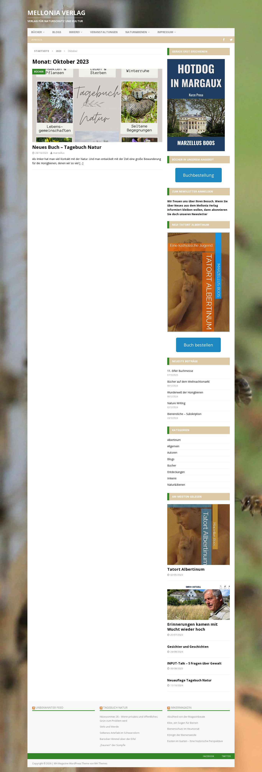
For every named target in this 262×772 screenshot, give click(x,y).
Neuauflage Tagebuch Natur (189, 680)
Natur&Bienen (136, 32)
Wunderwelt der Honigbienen (185, 392)
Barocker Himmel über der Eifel (118, 739)
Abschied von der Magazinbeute (186, 716)
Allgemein (173, 446)
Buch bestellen (198, 345)
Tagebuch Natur (115, 707)
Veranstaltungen (104, 32)
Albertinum (174, 440)
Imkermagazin (181, 707)
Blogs (56, 32)
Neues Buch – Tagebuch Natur (66, 147)
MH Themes (100, 763)
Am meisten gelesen (187, 496)
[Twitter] (231, 39)
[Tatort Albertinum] (198, 534)
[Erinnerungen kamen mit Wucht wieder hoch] (198, 602)
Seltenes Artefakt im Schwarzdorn (119, 733)
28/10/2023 (41, 153)
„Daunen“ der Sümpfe (112, 745)
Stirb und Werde (109, 726)
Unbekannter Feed (49, 707)
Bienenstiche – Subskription (184, 414)
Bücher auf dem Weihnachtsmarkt (188, 381)
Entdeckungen (176, 472)
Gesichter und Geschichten (187, 647)
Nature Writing (176, 403)
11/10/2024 (176, 685)
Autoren (172, 452)
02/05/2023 (176, 574)
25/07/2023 (176, 634)
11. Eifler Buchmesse (180, 371)
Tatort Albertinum (185, 569)
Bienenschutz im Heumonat (183, 728)
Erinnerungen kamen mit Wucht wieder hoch (192, 627)
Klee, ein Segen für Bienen (183, 723)
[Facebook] (223, 39)
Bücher (36, 32)
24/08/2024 (176, 651)
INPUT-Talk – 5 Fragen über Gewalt (194, 663)
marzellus (59, 153)
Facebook (208, 756)
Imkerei (74, 32)
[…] (81, 163)
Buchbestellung (198, 175)
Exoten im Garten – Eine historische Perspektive (195, 741)
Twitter (226, 756)
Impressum (165, 32)
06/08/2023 (176, 668)
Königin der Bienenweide (181, 735)
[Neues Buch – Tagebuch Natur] (97, 105)
